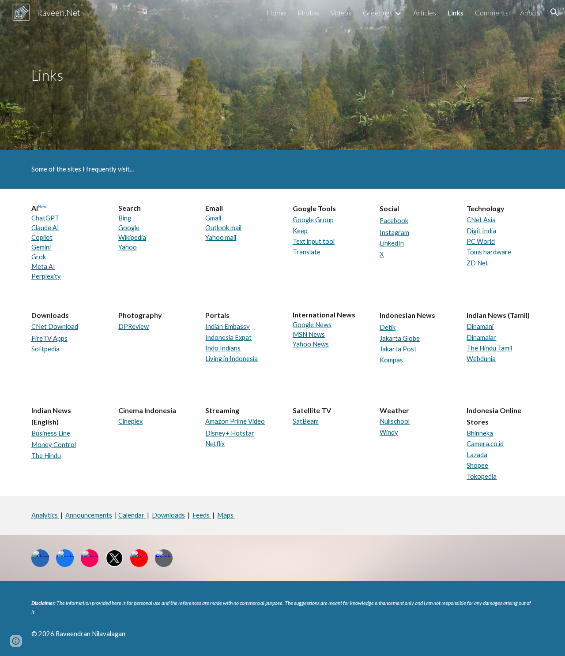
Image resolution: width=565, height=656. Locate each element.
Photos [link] (308, 12)
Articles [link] (424, 12)
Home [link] (276, 12)
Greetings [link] (377, 12)
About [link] (529, 12)
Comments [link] (491, 12)
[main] (86, 75)
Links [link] (455, 12)
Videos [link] (341, 12)
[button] (554, 12)
